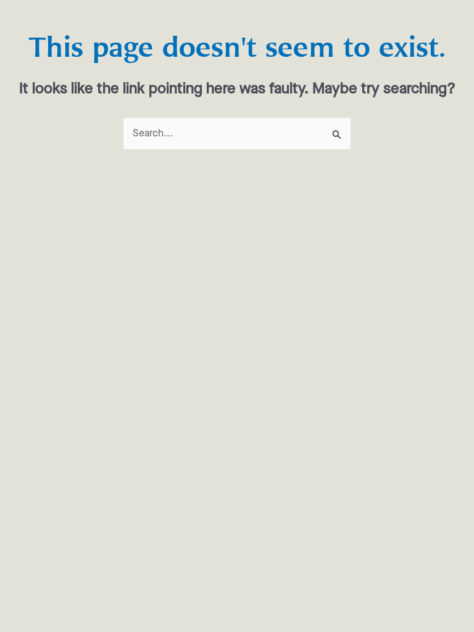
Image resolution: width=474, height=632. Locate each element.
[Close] (348, 211)
